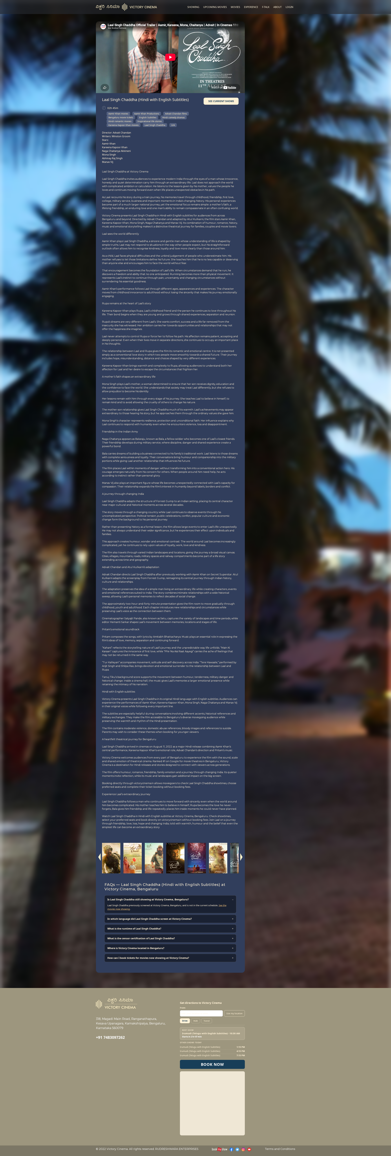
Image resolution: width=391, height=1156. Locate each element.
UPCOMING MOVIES (215, 7)
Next (241, 857)
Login (289, 7)
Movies (235, 7)
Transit (207, 1020)
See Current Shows (221, 101)
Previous (99, 857)
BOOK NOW (212, 1064)
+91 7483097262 (110, 1037)
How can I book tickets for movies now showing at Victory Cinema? (148, 958)
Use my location (234, 1013)
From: (183, 1007)
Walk (195, 1020)
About (277, 7)
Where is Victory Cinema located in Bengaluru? (135, 948)
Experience (251, 7)
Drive (185, 1020)
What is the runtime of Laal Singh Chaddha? (134, 928)
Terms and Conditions (280, 1149)
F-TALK (265, 7)
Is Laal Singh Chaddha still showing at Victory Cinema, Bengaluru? (148, 899)
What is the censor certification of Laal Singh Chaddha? (141, 938)
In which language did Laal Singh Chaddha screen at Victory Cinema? (149, 919)
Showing (193, 7)
